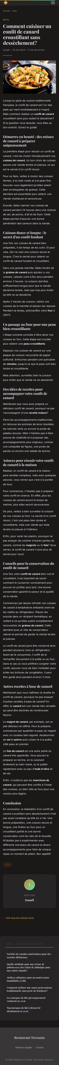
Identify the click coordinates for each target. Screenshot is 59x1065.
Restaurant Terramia (29, 1037)
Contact (40, 1047)
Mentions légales (23, 1047)
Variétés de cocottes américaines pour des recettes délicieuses (29, 955)
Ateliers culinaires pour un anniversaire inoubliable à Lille (28, 979)
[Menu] (53, 2)
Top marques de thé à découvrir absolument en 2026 (24, 1009)
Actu (15, 11)
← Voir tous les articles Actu (18, 918)
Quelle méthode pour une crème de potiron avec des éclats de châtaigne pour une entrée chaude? (28, 967)
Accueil (6, 11)
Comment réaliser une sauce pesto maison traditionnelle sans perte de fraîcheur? (29, 989)
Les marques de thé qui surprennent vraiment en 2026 (26, 999)
